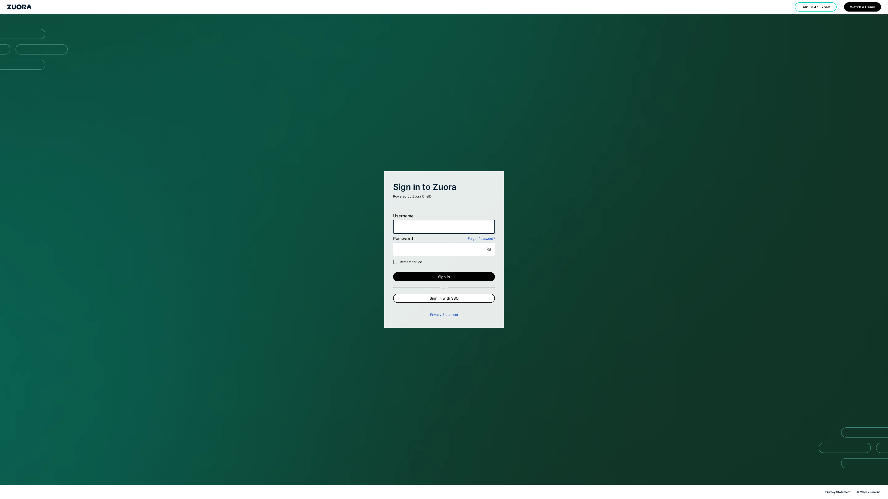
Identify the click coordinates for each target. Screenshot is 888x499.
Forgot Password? (481, 238)
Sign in (444, 276)
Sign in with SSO (444, 298)
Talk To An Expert (816, 7)
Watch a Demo (862, 7)
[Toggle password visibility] (489, 249)
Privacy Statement (444, 314)
